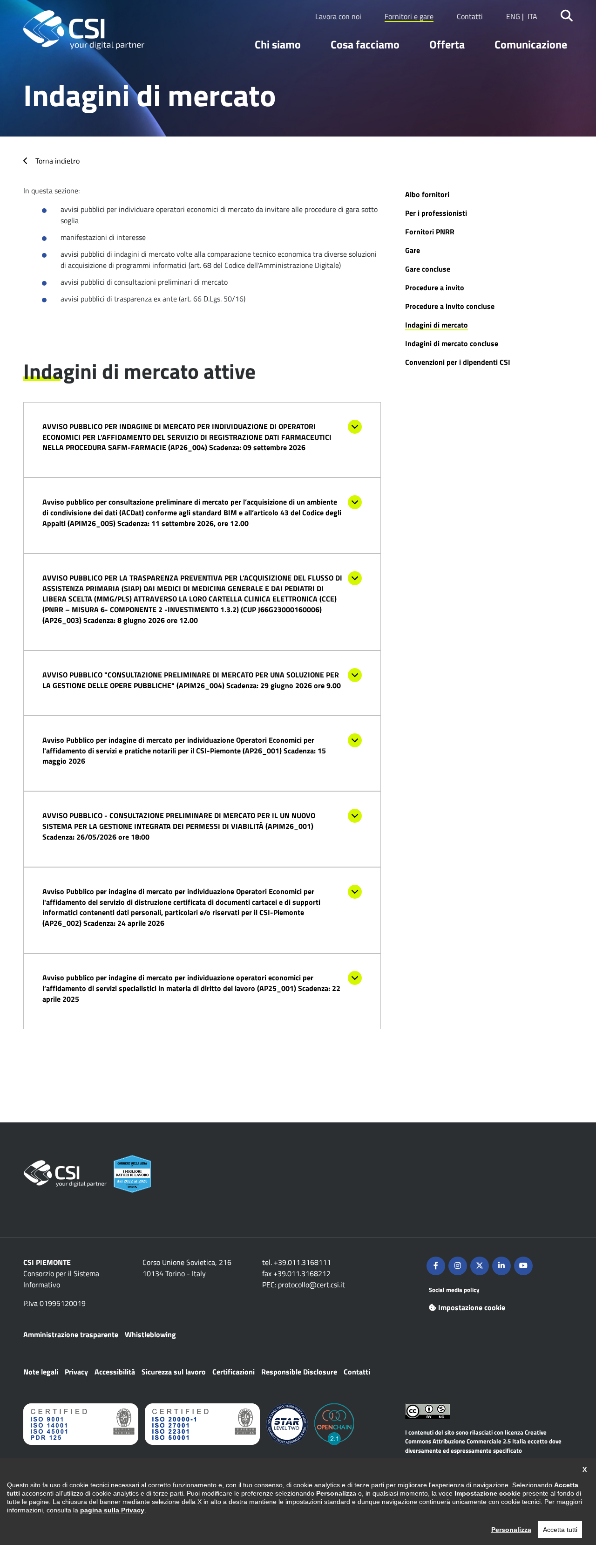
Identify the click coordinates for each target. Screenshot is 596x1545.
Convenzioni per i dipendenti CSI (457, 362)
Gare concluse (427, 268)
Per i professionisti (436, 213)
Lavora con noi (338, 16)
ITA (532, 16)
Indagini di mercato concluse (451, 343)
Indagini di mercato (436, 324)
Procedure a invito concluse (449, 306)
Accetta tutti (560, 1529)
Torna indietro (57, 160)
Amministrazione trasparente (70, 1334)
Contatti (470, 16)
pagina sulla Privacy (112, 1510)
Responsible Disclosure (299, 1371)
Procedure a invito (434, 287)
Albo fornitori (427, 194)
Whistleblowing (150, 1334)
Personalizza (511, 1529)
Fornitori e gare (409, 16)
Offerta (447, 44)
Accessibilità (115, 1371)
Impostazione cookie (471, 1307)
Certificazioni (233, 1371)
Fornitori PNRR (429, 231)
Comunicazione (530, 44)
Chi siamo (278, 44)
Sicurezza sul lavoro (174, 1371)
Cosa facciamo (365, 44)
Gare (412, 250)
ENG (513, 16)
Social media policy (454, 1289)
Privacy (76, 1371)
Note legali (40, 1371)
